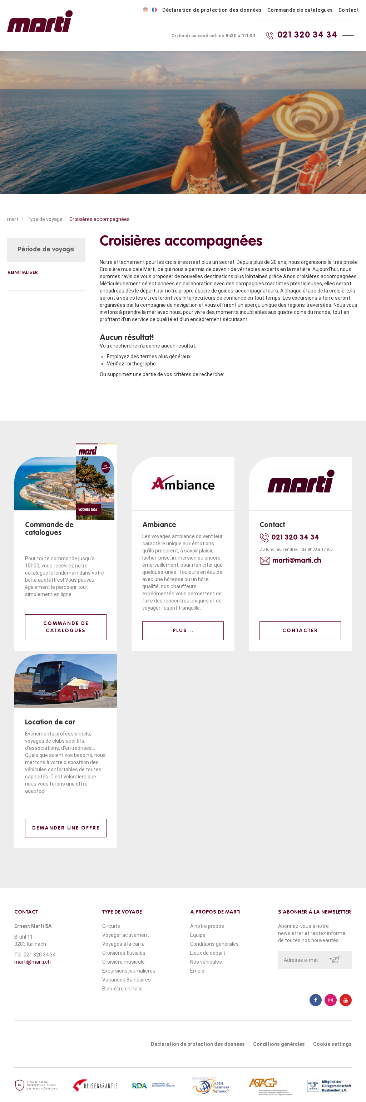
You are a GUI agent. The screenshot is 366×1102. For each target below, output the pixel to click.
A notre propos (207, 926)
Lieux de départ (207, 953)
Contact (348, 10)
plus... (183, 630)
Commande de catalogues (300, 10)
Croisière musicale (123, 962)
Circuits (111, 926)
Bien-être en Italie (122, 989)
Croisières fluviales (123, 953)
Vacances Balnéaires (126, 980)
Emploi (198, 971)
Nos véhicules (206, 962)
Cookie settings (332, 1044)
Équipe (198, 935)
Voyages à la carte (123, 944)
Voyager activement (125, 935)
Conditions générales (214, 944)
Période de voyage (46, 249)
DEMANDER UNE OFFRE (66, 828)
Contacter (300, 630)
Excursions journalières (128, 971)
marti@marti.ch (32, 962)
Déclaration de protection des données (212, 10)
